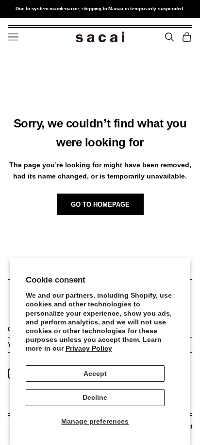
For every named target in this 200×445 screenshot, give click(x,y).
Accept (95, 373)
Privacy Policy (89, 348)
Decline (95, 397)
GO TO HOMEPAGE (100, 204)
